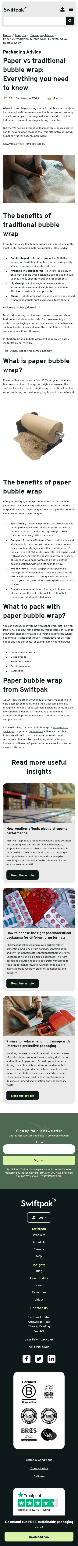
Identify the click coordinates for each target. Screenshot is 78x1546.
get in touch (36, 731)
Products (39, 1235)
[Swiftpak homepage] (39, 1203)
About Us (39, 1242)
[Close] (73, 1520)
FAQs (39, 1256)
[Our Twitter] (39, 1359)
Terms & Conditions (39, 1460)
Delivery (39, 1476)
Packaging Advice (42, 35)
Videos (39, 1299)
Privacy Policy (39, 1468)
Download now (39, 1537)
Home (7, 35)
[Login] (62, 9)
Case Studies (39, 1278)
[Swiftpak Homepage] (15, 9)
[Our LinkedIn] (51, 1359)
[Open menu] (70, 9)
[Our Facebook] (26, 1359)
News (39, 1285)
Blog (39, 1271)
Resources (39, 1292)
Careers (39, 1249)
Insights (20, 35)
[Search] (70, 21)
